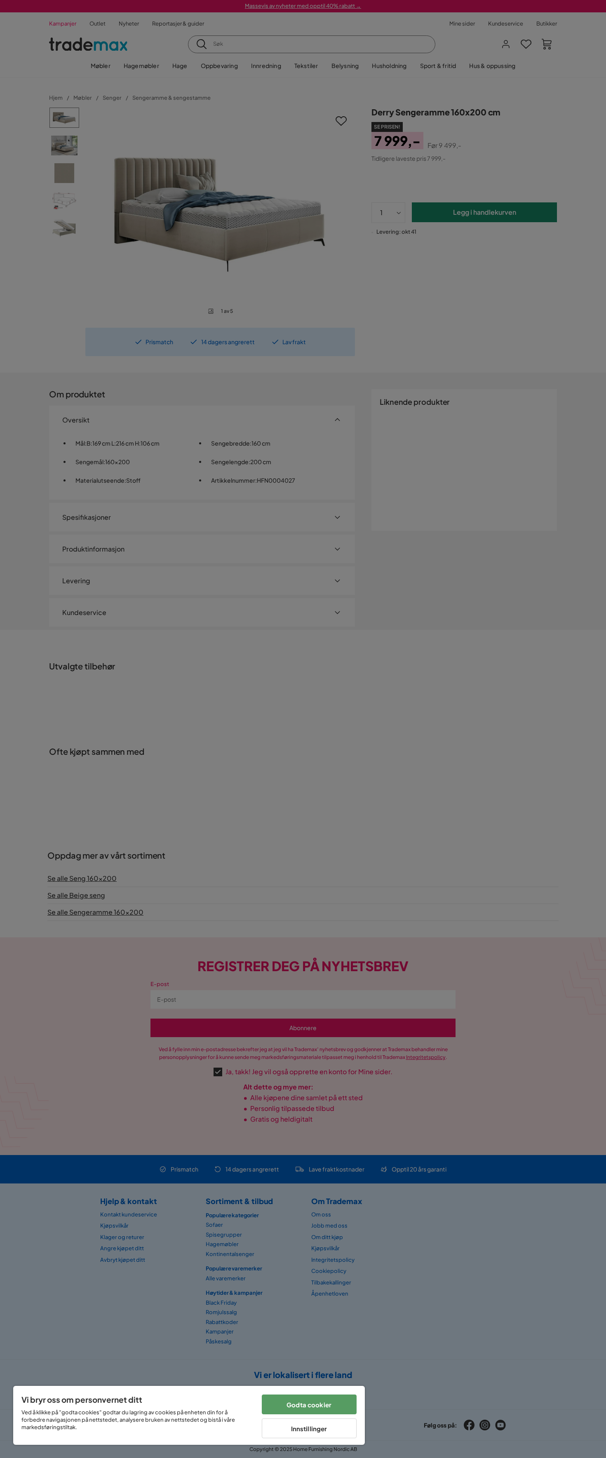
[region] (189, 1415)
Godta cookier (309, 1405)
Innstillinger (309, 1428)
